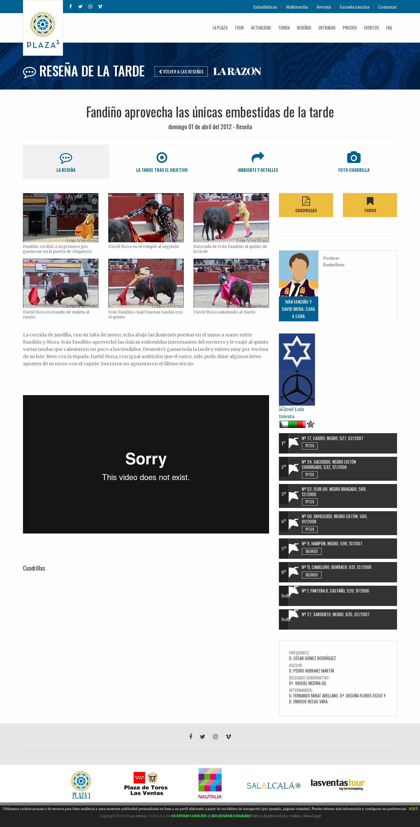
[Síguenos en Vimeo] (100, 6)
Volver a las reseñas (182, 71)
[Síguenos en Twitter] (80, 6)
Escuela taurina (354, 7)
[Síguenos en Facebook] (70, 6)
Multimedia (297, 7)
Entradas (327, 27)
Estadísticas (265, 7)
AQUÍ (413, 809)
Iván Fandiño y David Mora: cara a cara (298, 308)
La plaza (220, 27)
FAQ (389, 27)
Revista (324, 7)
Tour (239, 27)
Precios (350, 27)
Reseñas (304, 27)
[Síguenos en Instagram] (90, 6)
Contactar (387, 7)
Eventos (371, 27)
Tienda (284, 27)
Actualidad (261, 27)
